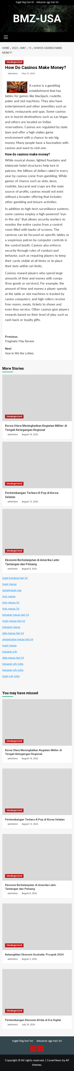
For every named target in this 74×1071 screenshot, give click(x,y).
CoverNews (54, 1060)
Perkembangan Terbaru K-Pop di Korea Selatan (35, 819)
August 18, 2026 (30, 434)
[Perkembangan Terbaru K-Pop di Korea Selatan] (37, 465)
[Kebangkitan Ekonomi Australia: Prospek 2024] (37, 926)
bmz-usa (37, 18)
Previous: (19, 339)
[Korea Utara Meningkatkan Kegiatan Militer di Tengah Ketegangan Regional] (37, 398)
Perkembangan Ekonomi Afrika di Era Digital (33, 1020)
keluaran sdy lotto (13, 664)
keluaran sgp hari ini (47, 2)
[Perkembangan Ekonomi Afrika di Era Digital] (37, 992)
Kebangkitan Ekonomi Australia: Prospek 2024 (34, 954)
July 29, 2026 (28, 1024)
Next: (19, 351)
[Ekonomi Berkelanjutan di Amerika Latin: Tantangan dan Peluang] (37, 532)
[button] (6, 36)
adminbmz (13, 73)
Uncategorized (14, 62)
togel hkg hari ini (25, 2)
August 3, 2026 (29, 959)
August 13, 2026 (30, 501)
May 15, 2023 (28, 73)
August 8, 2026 (29, 569)
